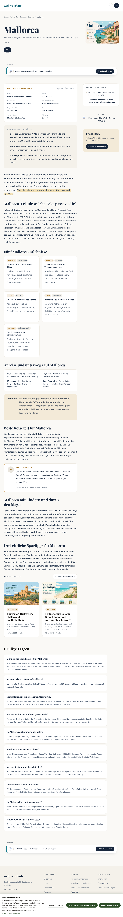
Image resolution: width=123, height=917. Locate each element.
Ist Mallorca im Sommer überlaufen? (25, 731)
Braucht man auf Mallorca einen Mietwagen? (29, 696)
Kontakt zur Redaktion (80, 888)
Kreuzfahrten (49, 888)
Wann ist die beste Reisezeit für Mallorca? (27, 658)
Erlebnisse (48, 879)
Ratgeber (47, 892)
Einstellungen (56, 905)
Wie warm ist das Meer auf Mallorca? (25, 679)
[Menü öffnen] (116, 5)
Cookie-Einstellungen (106, 888)
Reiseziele (14, 17)
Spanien (31, 17)
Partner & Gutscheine (79, 879)
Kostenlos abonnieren (97, 147)
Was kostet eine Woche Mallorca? (23, 749)
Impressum (102, 879)
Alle (7, 50)
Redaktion (75, 892)
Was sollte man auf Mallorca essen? (24, 819)
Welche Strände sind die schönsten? (24, 767)
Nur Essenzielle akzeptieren (82, 905)
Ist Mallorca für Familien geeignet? (24, 802)
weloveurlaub (13, 6)
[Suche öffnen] (110, 5)
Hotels (46, 883)
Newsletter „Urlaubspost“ (81, 883)
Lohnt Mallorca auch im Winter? (23, 784)
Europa (23, 17)
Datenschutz (103, 883)
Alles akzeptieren (109, 905)
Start (6, 17)
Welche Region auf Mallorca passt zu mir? (27, 714)
